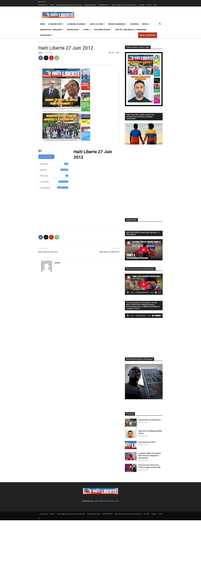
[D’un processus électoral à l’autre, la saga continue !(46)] (131, 468)
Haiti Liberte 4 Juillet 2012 (109, 252)
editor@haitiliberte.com (106, 500)
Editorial (134, 24)
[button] (160, 24)
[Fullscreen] (159, 292)
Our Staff (141, 5)
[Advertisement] (120, 15)
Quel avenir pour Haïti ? (147, 442)
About (155, 5)
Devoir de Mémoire (116, 24)
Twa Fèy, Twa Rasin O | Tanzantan (130, 29)
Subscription (42, 5)
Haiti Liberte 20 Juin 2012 (48, 252)
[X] (46, 58)
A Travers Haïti (55, 24)
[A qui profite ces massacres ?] (131, 423)
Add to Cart (47, 157)
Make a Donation (147, 35)
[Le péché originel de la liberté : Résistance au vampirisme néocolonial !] (131, 456)
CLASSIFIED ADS (103, 5)
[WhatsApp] (56, 58)
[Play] (128, 292)
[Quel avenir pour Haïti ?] (131, 445)
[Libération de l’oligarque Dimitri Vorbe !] (131, 434)
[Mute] (156, 292)
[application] (144, 284)
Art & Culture (96, 24)
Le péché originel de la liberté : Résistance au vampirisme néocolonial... (149, 455)
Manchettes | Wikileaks (51, 29)
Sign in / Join (42, 1)
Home (42, 24)
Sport (86, 29)
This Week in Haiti (102, 29)
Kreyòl (145, 24)
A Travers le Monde (76, 24)
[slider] (158, 315)
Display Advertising (90, 5)
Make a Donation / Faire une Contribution (124, 5)
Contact (149, 5)
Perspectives (72, 29)
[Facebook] (40, 58)
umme (40, 52)
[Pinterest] (51, 58)
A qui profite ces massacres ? (149, 420)
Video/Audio (45, 35)
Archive (52, 5)
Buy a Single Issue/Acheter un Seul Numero (69, 5)
